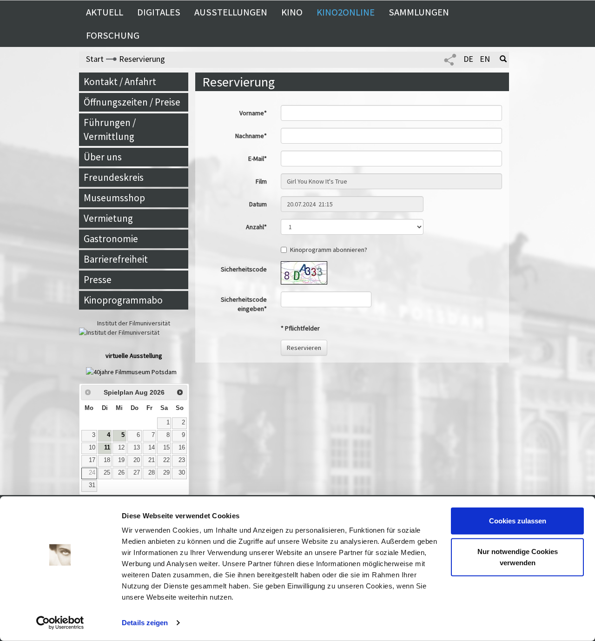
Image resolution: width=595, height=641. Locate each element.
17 (92, 460)
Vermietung (108, 218)
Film (261, 181)
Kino (292, 12)
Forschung (112, 35)
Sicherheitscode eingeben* (244, 304)
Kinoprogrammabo (123, 300)
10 (92, 447)
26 (121, 472)
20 (136, 460)
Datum (258, 204)
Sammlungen (419, 12)
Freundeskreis (114, 177)
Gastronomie (111, 238)
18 (107, 460)
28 (151, 472)
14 (151, 447)
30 (181, 472)
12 (121, 447)
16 (181, 447)
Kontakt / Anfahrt (120, 81)
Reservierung (142, 58)
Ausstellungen (230, 12)
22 (166, 460)
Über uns (103, 157)
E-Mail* (257, 158)
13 (136, 447)
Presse (98, 279)
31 (92, 485)
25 (107, 472)
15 (166, 447)
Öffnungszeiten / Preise (132, 102)
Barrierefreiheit (116, 259)
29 (166, 472)
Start (95, 58)
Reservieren (304, 348)
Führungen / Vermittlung (110, 129)
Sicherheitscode (244, 269)
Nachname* (251, 136)
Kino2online (346, 12)
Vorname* (253, 113)
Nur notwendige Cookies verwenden (517, 556)
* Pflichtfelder (300, 328)
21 (151, 460)
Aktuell (104, 12)
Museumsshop (114, 198)
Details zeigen (145, 623)
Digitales (158, 12)
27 (136, 472)
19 (121, 460)
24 (92, 472)
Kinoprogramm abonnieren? (328, 249)
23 (181, 460)
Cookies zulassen (517, 521)
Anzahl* (256, 227)
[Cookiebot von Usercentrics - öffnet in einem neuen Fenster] (60, 623)
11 (107, 447)
